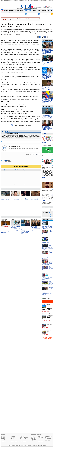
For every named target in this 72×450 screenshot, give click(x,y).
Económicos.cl (37, 0)
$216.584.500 (46, 311)
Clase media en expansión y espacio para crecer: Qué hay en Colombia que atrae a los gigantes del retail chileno (47, 100)
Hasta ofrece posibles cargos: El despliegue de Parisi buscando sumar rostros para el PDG (47, 88)
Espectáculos (27, 10)
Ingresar (45, 7)
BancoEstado (34, 219)
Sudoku (43, 200)
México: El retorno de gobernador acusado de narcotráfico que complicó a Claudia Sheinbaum (47, 128)
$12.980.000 (45, 334)
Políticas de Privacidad (18, 445)
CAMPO (39, 436)
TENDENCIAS (12, 436)
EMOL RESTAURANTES (14, 441)
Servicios (44, 10)
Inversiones (19, 0)
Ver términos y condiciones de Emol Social (21, 184)
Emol (2, 0)
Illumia (12, 219)
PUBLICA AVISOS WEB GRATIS (47, 301)
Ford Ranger (49, 324)
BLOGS (32, 440)
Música (15, 12)
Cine (8, 12)
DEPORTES (3, 438)
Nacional (6, 10)
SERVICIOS (12, 437)
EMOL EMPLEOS (23, 438)
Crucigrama (44, 165)
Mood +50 (23, 219)
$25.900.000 (45, 327)
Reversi (43, 154)
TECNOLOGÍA (3, 441)
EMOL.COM (33, 438)
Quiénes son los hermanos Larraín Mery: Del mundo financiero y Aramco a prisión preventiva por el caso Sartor (47, 76)
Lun (52, 0)
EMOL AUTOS (22, 436)
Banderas (44, 142)
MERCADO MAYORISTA (47, 440)
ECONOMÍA (3, 437)
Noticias (21, 12)
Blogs (9, 0)
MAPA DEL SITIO (23, 441)
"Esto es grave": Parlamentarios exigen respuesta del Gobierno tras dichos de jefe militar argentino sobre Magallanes (47, 225)
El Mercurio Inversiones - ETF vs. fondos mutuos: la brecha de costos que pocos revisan (5, 230)
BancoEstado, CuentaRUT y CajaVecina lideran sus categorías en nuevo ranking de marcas (35, 228)
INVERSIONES (40, 437)
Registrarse (49, 7)
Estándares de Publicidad (42, 445)
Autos (23, 0)
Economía (11, 10)
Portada (5, 12)
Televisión (12, 12)
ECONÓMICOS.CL (48, 436)
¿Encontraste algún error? (22, 125)
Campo (15, 0)
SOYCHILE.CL (40, 441)
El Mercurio (5, 0)
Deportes (17, 10)
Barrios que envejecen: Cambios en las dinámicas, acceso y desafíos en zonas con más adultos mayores (47, 51)
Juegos (44, 133)
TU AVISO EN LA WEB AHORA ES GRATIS (47, 338)
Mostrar (26, 3)
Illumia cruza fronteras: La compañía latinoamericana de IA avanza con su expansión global (15, 228)
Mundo (21, 10)
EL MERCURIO (33, 439)
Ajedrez (43, 177)
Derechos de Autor (11, 445)
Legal (12, 0)
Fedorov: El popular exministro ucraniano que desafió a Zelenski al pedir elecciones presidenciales (47, 117)
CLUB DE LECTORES (33, 437)
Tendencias (34, 10)
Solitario (44, 189)
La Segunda (48, 0)
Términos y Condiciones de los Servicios (30, 445)
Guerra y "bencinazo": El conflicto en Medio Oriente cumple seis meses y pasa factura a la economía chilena (47, 63)
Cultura (18, 12)
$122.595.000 (46, 320)
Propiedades (27, 0)
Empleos (32, 0)
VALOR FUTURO (48, 438)
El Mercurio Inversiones (4, 220)
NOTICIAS (3, 436)
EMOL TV (12, 438)
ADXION (46, 437)
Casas (44, 0)
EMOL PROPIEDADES (24, 437)
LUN (38, 438)
